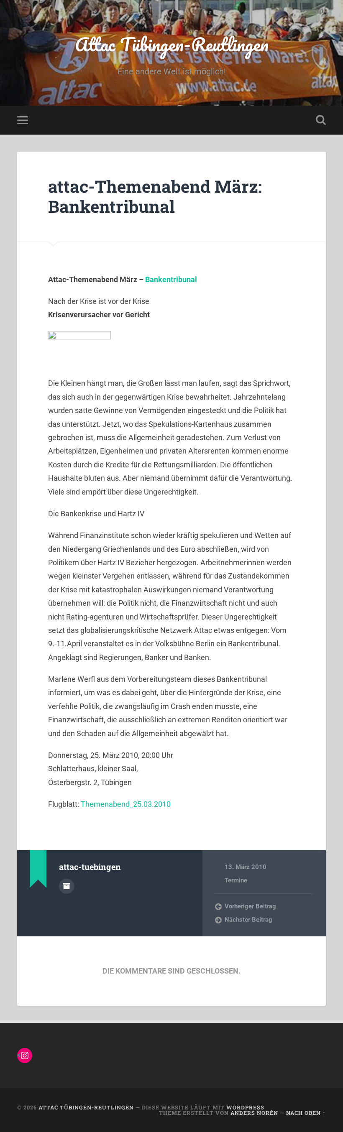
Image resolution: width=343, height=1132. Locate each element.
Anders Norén (254, 1112)
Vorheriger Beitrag (250, 906)
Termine (236, 880)
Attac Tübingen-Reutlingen (172, 44)
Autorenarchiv (66, 886)
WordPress (245, 1107)
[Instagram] (24, 1055)
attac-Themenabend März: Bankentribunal (155, 196)
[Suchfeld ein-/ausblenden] (321, 120)
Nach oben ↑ (306, 1112)
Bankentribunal (171, 279)
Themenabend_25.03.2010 (126, 804)
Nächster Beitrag (248, 919)
